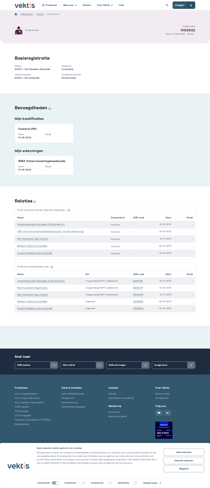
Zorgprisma (68, 398)
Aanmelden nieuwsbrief (121, 398)
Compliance (161, 398)
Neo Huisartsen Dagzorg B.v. (32, 287)
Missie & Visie (162, 393)
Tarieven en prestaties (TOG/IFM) (33, 419)
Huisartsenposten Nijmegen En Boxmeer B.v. (41, 224)
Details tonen (150, 483)
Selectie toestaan (183, 460)
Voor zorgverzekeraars (27, 398)
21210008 (138, 281)
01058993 (138, 308)
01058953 (138, 301)
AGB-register (26, 14)
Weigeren (184, 468)
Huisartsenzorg (70, 402)
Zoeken (40, 14)
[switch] (82, 483)
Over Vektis (103, 5)
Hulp (121, 5)
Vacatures (114, 412)
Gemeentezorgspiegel (73, 406)
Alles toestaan (184, 452)
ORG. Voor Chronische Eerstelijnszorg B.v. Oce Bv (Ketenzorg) (50, 231)
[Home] (16, 14)
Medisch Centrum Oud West (32, 246)
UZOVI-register (23, 415)
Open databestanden (73, 393)
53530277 (138, 287)
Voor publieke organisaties (29, 402)
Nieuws (87, 5)
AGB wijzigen (22, 411)
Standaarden (22, 424)
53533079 (138, 294)
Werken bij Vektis (117, 416)
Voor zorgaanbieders (26, 393)
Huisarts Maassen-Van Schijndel (34, 253)
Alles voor (68, 5)
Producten (51, 5)
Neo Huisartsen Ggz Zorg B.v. (32, 238)
